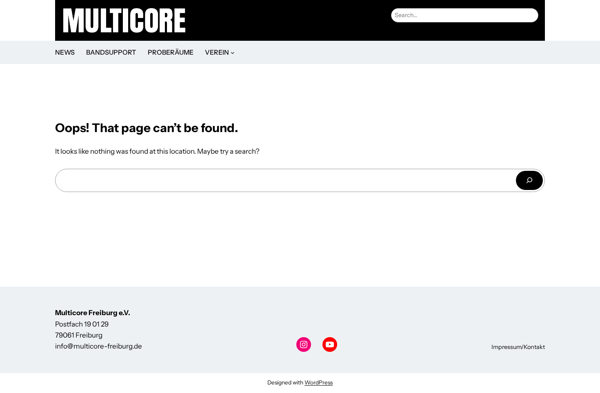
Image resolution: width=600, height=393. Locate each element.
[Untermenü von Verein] (233, 53)
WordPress (318, 382)
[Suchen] (529, 180)
